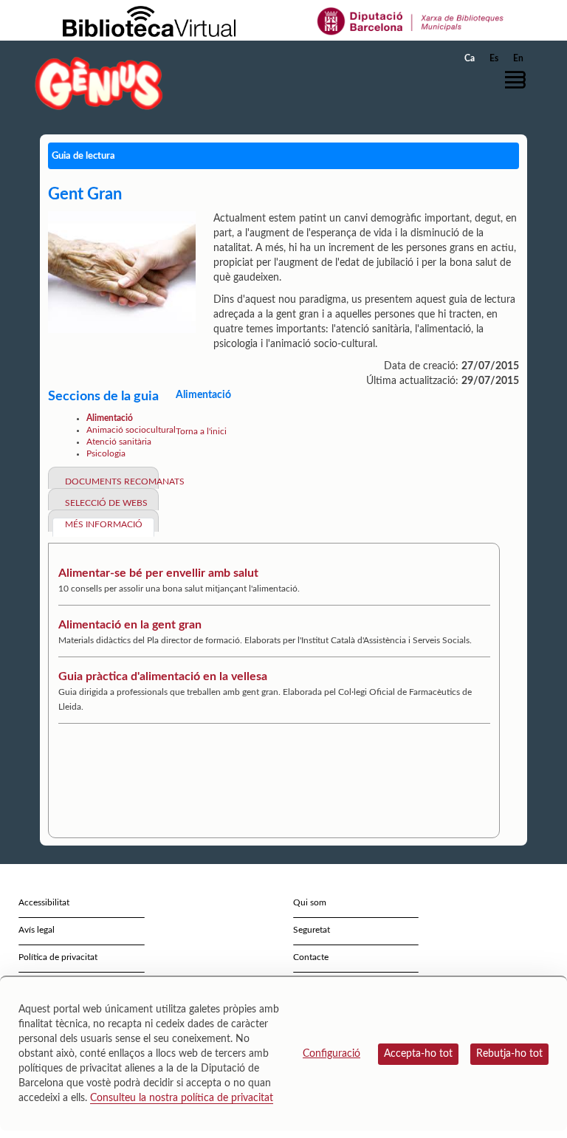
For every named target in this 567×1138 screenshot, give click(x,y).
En (518, 58)
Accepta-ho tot (418, 1054)
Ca (469, 58)
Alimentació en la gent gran (130, 625)
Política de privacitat (57, 957)
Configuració (331, 1054)
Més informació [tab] (103, 524)
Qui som (309, 902)
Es (493, 58)
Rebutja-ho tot (509, 1054)
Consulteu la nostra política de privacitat (181, 1098)
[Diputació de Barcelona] (410, 21)
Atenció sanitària (118, 441)
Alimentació (109, 418)
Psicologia (106, 453)
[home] (99, 83)
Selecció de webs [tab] (106, 502)
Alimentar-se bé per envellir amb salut (158, 573)
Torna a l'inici (201, 431)
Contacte (311, 957)
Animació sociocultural (131, 429)
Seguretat (311, 929)
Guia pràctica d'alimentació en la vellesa (162, 676)
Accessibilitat (43, 902)
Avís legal (36, 929)
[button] (519, 80)
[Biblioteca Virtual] (149, 21)
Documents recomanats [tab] (109, 481)
